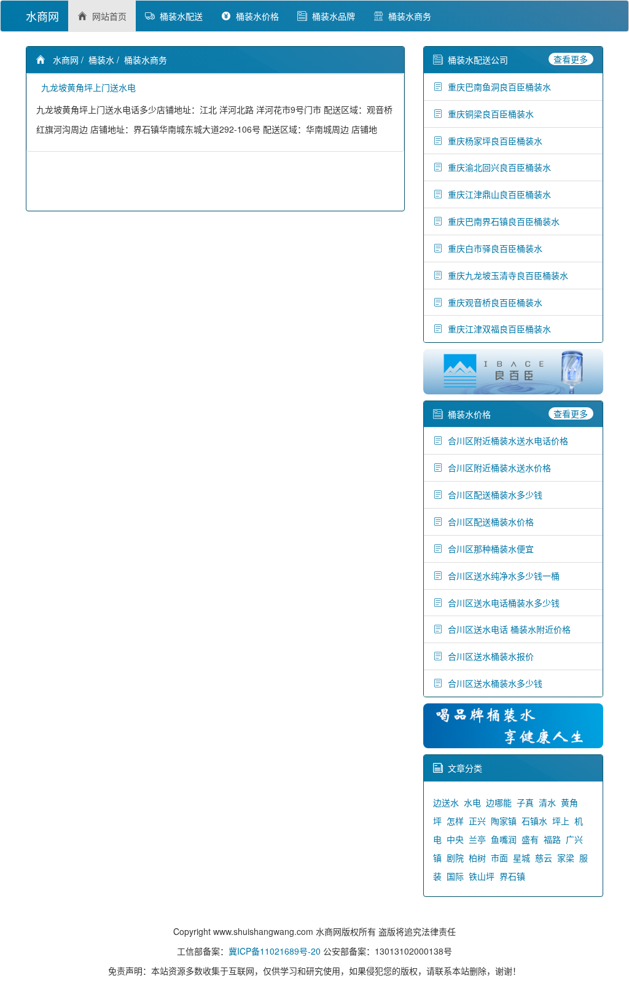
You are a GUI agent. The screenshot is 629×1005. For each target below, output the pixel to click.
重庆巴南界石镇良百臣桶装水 (501, 221)
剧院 (455, 857)
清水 (547, 802)
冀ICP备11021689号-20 (275, 951)
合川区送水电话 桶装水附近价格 (507, 629)
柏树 (477, 857)
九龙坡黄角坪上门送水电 (86, 87)
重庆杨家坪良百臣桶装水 (492, 141)
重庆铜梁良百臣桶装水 (488, 114)
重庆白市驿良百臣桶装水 (492, 248)
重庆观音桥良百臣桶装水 (492, 302)
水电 (472, 802)
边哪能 (499, 802)
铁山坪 (481, 876)
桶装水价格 (255, 16)
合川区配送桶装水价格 (488, 521)
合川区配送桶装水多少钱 (492, 494)
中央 (455, 839)
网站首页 (107, 16)
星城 (521, 857)
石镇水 (534, 821)
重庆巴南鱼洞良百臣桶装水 (497, 86)
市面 (499, 857)
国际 (455, 876)
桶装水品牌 (331, 16)
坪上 (560, 821)
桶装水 (101, 59)
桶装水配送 (179, 16)
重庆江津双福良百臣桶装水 (497, 329)
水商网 (42, 16)
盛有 (530, 839)
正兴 (477, 821)
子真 (525, 802)
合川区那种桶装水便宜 (488, 548)
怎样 (455, 821)
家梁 (565, 857)
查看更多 (570, 59)
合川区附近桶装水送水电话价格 (505, 440)
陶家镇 (504, 821)
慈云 (543, 857)
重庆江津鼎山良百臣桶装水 (497, 194)
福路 (552, 839)
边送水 (446, 802)
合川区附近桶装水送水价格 (497, 467)
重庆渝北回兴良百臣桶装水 (497, 167)
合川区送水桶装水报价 (488, 656)
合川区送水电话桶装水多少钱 (501, 602)
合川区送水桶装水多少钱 (492, 683)
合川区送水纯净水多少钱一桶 (501, 575)
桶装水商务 (407, 16)
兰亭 (477, 839)
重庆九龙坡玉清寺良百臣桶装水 (505, 275)
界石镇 (512, 876)
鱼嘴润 (504, 839)
